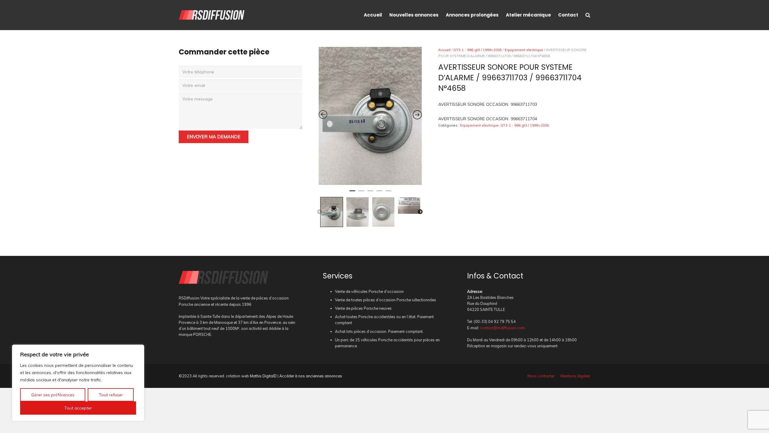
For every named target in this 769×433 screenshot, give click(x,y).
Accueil (444, 50)
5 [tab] (388, 193)
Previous (320, 212)
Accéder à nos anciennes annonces (310, 375)
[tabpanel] (370, 116)
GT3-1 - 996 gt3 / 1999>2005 (477, 50)
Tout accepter (78, 408)
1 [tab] (352, 193)
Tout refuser (111, 395)
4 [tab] (379, 193)
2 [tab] (361, 193)
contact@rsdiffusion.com (502, 327)
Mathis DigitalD (263, 375)
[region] (78, 383)
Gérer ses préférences (52, 395)
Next (420, 212)
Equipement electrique (524, 50)
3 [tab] (370, 193)
